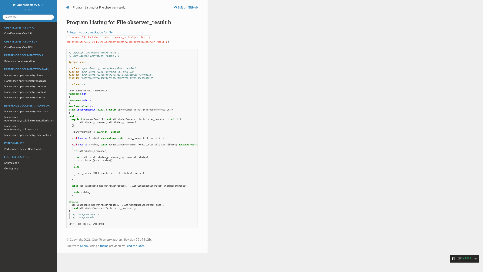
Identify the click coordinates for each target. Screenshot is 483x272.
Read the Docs (135, 245)
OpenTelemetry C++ (30, 4)
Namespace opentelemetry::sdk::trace (26, 111)
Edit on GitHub (187, 7)
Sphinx (84, 245)
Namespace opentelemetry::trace (23, 75)
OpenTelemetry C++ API (18, 33)
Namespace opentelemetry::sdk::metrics (27, 135)
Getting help (11, 168)
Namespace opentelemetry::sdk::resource (21, 128)
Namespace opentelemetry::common (25, 86)
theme (104, 245)
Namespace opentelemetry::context (25, 92)
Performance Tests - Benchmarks (23, 149)
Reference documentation (19, 61)
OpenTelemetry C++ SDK (18, 47)
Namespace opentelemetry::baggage (25, 81)
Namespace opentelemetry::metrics (24, 97)
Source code (11, 163)
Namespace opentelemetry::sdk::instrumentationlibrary (29, 119)
